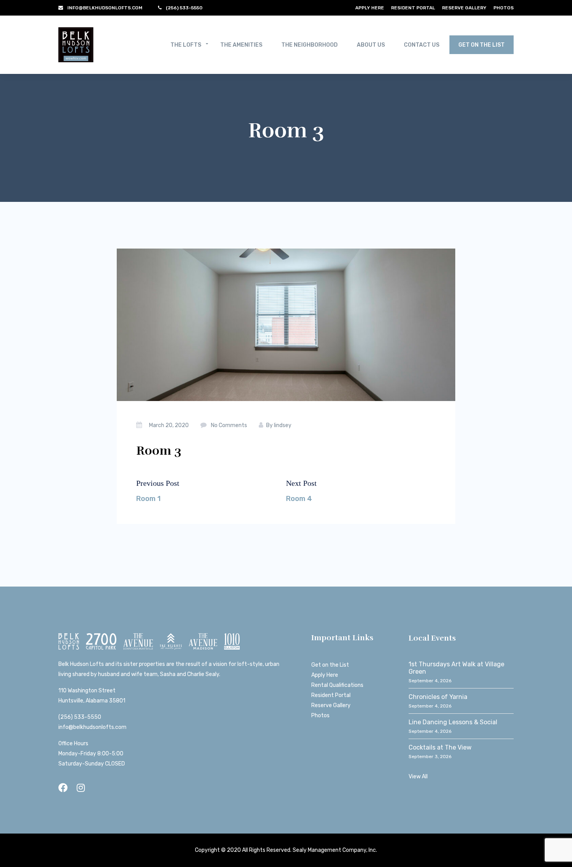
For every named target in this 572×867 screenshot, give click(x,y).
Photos (503, 8)
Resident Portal (413, 8)
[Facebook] (63, 788)
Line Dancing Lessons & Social (453, 722)
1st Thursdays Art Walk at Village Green (456, 667)
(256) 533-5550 (79, 717)
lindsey (282, 425)
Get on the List (330, 665)
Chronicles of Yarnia (438, 697)
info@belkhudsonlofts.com (92, 727)
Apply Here (369, 8)
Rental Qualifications (337, 685)
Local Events (432, 638)
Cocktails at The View (440, 747)
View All (418, 776)
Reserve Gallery (464, 8)
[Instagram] (81, 788)
